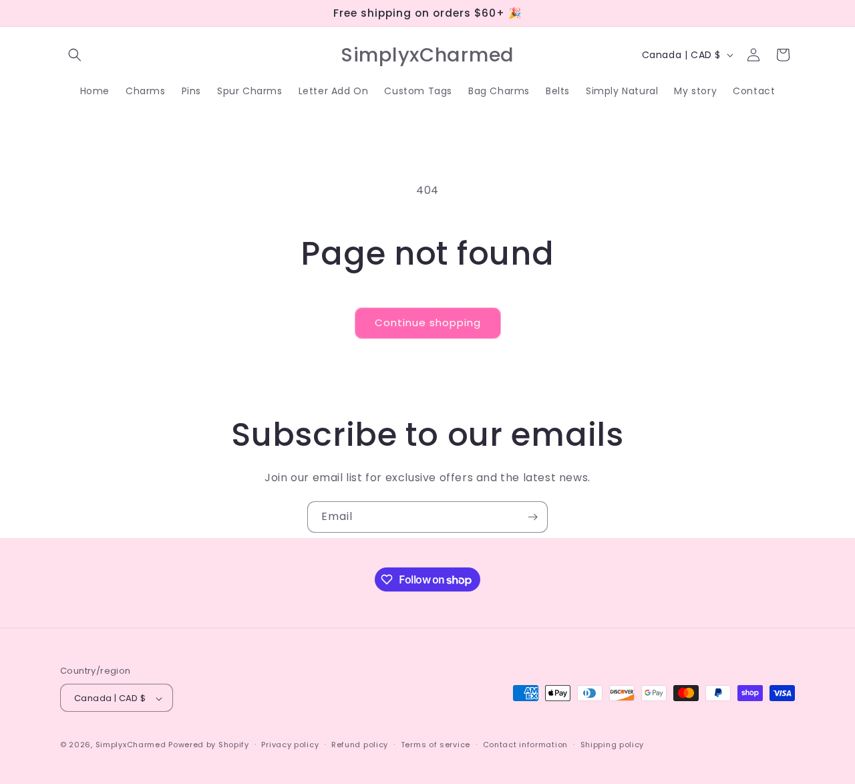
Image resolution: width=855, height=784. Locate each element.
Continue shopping (428, 322)
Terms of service (435, 744)
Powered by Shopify (208, 745)
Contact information (525, 744)
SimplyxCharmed (131, 745)
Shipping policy (612, 744)
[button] (75, 55)
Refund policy (359, 744)
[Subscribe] (532, 517)
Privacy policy (290, 744)
